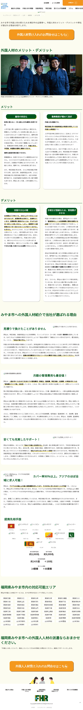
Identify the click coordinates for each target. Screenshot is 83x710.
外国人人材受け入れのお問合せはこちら (42, 666)
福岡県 (30, 15)
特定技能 (49, 8)
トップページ (7, 15)
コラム (71, 8)
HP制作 (41, 707)
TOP (80, 702)
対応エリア (16, 15)
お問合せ (71, 3)
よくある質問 (56, 3)
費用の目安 (79, 8)
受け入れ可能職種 (60, 8)
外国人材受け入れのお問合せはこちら (41, 34)
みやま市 (37, 15)
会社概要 (46, 3)
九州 (24, 15)
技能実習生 (39, 8)
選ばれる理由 (15, 8)
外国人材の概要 (28, 8)
